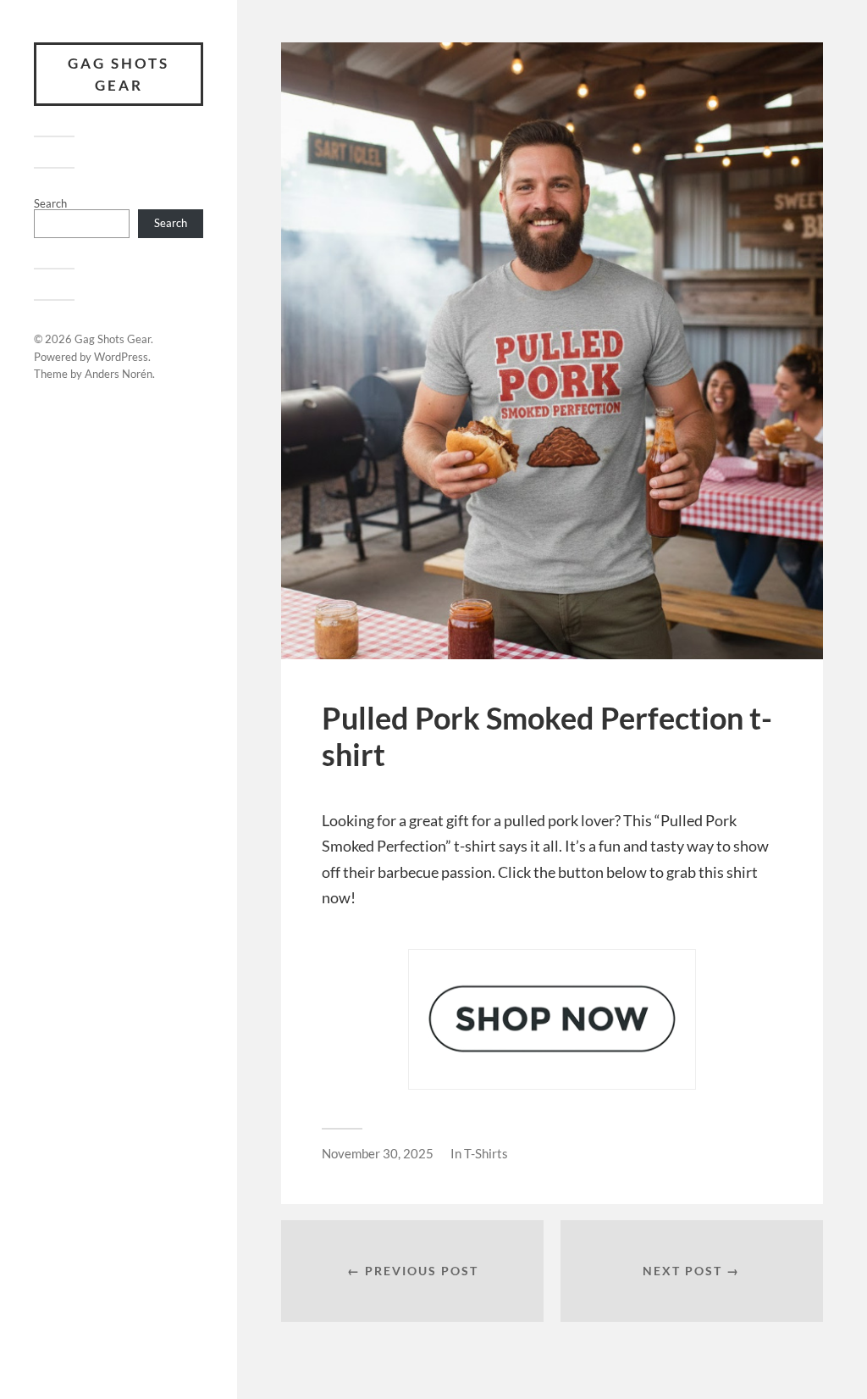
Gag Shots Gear (118, 74)
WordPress (121, 357)
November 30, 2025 (378, 1153)
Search (50, 203)
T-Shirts (486, 1153)
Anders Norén (118, 373)
